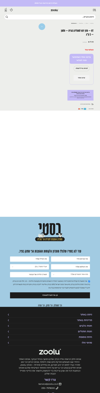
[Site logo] (50, 10)
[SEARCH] (7, 17)
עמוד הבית (91, 23)
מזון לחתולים (81, 23)
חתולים (87, 23)
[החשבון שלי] (90, 10)
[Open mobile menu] (94, 10)
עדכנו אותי (81, 78)
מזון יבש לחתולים (74, 23)
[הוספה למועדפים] (41, 26)
